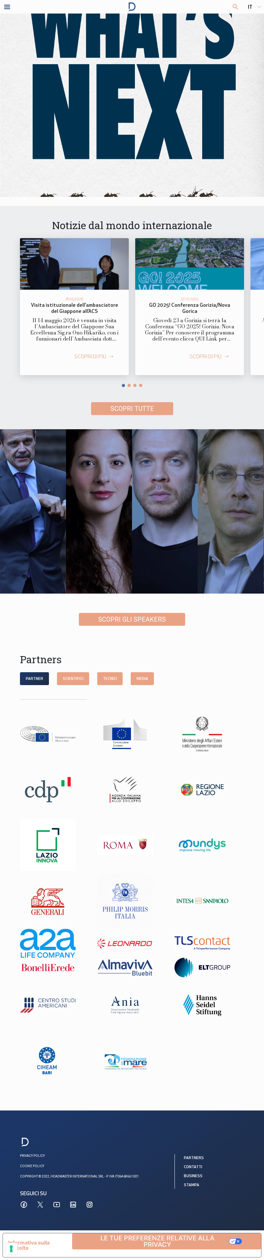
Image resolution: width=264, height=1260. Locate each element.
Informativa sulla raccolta (29, 1245)
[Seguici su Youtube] (57, 1204)
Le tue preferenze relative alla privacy (157, 1241)
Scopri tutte (132, 408)
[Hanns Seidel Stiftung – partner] (209, 1005)
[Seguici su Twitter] (40, 1204)
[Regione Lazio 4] (209, 790)
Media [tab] (142, 679)
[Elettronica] (209, 967)
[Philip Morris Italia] (132, 901)
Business (193, 1176)
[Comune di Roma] (132, 845)
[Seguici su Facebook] (24, 1204)
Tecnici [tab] (110, 679)
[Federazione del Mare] (132, 1061)
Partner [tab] (34, 679)
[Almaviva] (132, 967)
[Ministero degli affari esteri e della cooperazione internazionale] (209, 734)
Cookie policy (32, 1166)
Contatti (193, 1167)
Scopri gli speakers (132, 619)
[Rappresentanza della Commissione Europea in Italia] (132, 734)
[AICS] (132, 790)
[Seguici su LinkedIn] (73, 1204)
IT (250, 7)
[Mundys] (209, 845)
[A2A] (55, 943)
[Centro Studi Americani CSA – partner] (55, 1005)
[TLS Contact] (209, 943)
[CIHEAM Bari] (55, 1060)
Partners (194, 1158)
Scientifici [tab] (73, 679)
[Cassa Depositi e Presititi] (55, 790)
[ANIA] (132, 1005)
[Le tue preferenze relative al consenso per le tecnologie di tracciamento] (11, 1249)
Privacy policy (32, 1156)
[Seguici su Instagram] (89, 1204)
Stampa (191, 1185)
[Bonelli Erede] (55, 967)
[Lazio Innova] (55, 845)
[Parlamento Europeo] (55, 734)
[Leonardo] (132, 943)
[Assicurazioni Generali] (55, 901)
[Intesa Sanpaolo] (209, 901)
